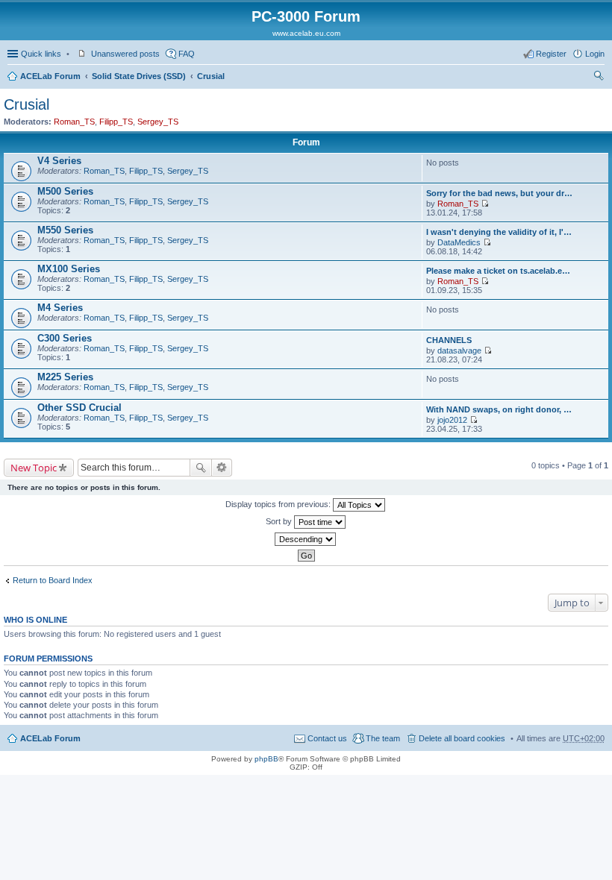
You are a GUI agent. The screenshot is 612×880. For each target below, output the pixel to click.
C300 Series (64, 338)
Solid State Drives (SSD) (139, 76)
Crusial (211, 76)
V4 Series (59, 160)
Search (201, 468)
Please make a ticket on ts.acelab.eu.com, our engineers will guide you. (500, 270)
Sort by (280, 521)
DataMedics (459, 242)
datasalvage (459, 350)
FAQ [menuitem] (186, 53)
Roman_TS (74, 121)
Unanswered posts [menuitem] (125, 53)
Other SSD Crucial (79, 407)
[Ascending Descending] (306, 539)
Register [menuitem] (551, 53)
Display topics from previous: (279, 504)
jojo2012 (452, 419)
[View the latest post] (485, 203)
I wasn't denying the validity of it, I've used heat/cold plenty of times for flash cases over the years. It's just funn (500, 231)
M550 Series (65, 230)
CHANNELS (449, 340)
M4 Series (60, 307)
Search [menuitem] (599, 78)
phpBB (266, 759)
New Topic (33, 467)
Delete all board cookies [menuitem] (462, 738)
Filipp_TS (116, 121)
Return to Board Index (53, 580)
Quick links (41, 53)
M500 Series (65, 191)
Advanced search (222, 468)
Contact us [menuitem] (327, 738)
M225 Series (65, 377)
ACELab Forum (50, 76)
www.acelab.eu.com (306, 33)
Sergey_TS (157, 121)
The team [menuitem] (383, 738)
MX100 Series (68, 268)
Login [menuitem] (595, 53)
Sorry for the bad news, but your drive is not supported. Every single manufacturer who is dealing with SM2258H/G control (500, 193)
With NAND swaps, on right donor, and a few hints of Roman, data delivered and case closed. (500, 409)
